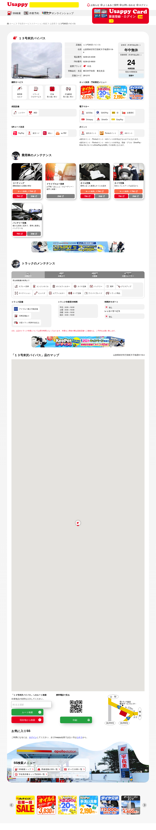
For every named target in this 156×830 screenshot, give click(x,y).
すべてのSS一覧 (75, 769)
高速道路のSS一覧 (49, 769)
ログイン (143, 4)
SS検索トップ (25, 769)
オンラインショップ (63, 13)
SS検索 (17, 13)
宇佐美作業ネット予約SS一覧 (32, 774)
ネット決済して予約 (25, 191)
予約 (18, 196)
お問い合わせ (128, 4)
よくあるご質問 (110, 4)
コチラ (80, 737)
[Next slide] (144, 805)
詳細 (32, 196)
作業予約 (34, 13)
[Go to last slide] (11, 805)
